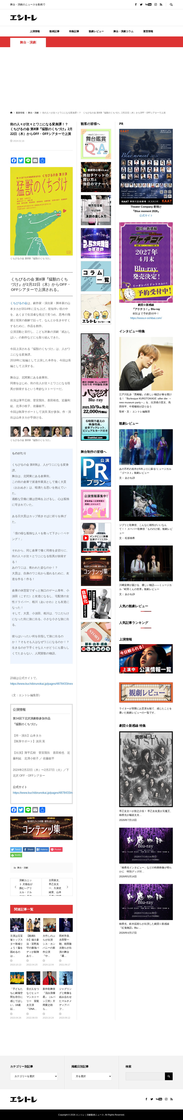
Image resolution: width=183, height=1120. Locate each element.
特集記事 (74, 31)
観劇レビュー (96, 31)
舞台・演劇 (28, 42)
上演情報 (35, 31)
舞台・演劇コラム (123, 31)
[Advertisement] (91, 79)
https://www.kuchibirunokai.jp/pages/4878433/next (42, 683)
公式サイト (146, 215)
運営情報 (148, 31)
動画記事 (55, 31)
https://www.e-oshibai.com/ (146, 317)
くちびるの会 (18, 303)
